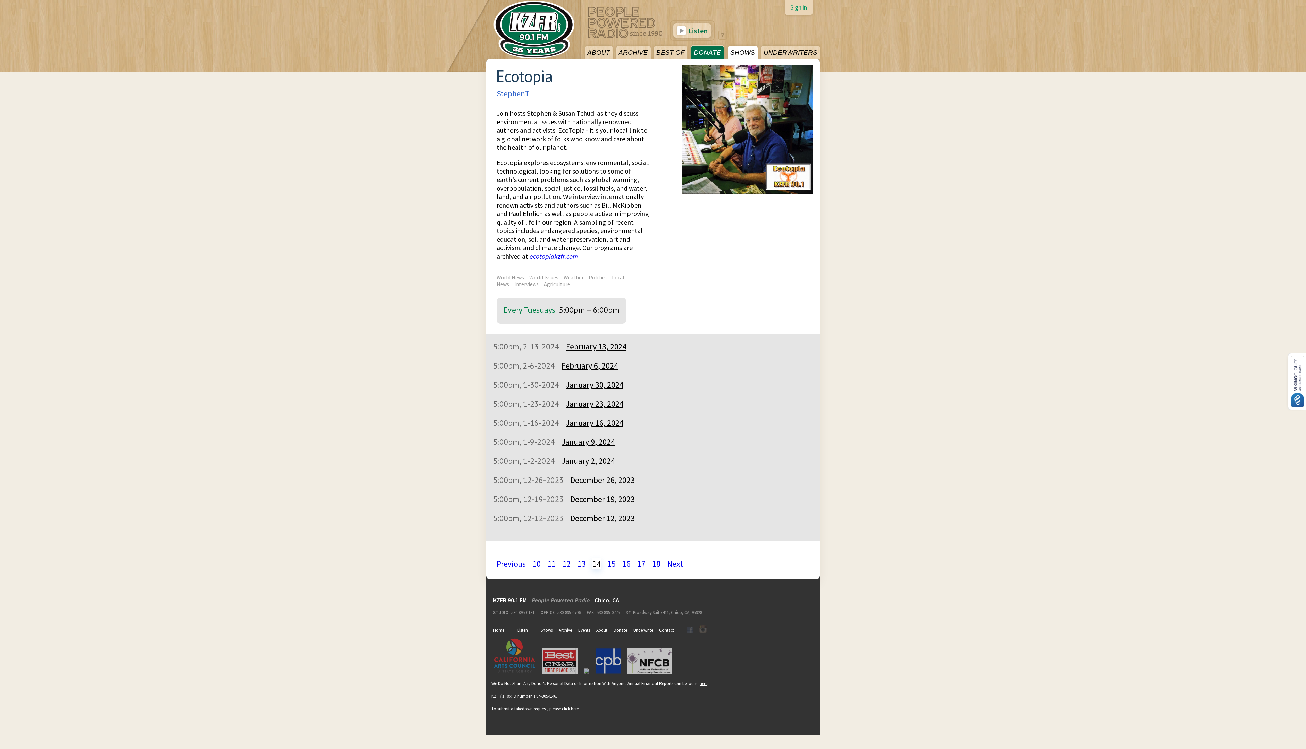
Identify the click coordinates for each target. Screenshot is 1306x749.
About (601, 630)
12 (567, 563)
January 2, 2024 (588, 461)
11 (552, 563)
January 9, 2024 (588, 442)
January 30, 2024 (594, 384)
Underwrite (643, 630)
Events (584, 630)
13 (581, 563)
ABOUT (598, 52)
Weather (574, 277)
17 (641, 563)
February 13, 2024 (596, 346)
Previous (511, 563)
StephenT (513, 93)
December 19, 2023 (602, 499)
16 (626, 563)
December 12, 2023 (602, 518)
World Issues (543, 277)
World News (510, 277)
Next (675, 563)
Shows (547, 630)
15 (611, 563)
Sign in (798, 7)
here (703, 683)
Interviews (526, 284)
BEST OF (670, 52)
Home (498, 630)
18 (656, 563)
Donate (620, 630)
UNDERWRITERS (790, 52)
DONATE (707, 52)
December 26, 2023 (602, 480)
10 (537, 563)
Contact (666, 630)
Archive (565, 630)
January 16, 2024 (594, 423)
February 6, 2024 (590, 365)
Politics (598, 277)
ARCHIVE (633, 52)
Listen (697, 30)
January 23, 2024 (594, 403)
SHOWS (742, 52)
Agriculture (557, 284)
